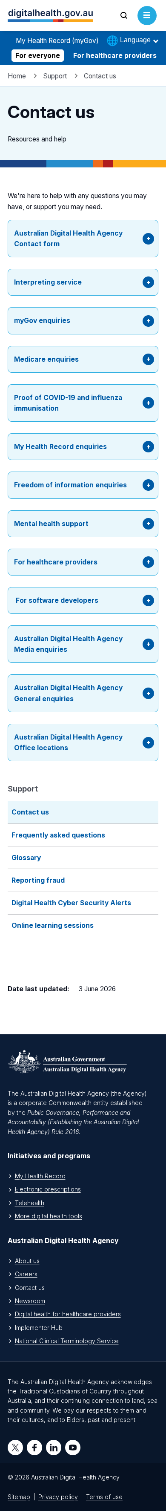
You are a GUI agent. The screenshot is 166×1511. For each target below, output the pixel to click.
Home (17, 76)
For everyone (37, 56)
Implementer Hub (39, 1327)
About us (27, 1260)
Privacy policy (58, 1496)
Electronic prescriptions (48, 1189)
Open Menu (147, 24)
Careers (26, 1274)
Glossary (26, 858)
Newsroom (30, 1300)
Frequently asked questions (58, 835)
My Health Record (40, 1176)
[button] (83, 238)
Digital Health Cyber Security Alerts (71, 903)
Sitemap (19, 1496)
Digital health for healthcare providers (68, 1314)
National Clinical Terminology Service (67, 1340)
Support (55, 76)
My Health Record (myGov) (57, 41)
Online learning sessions (52, 925)
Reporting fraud (38, 880)
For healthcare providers (115, 56)
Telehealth (29, 1202)
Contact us (30, 812)
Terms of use (104, 1496)
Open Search (124, 24)
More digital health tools (48, 1216)
